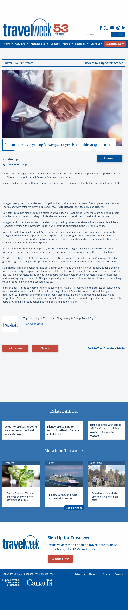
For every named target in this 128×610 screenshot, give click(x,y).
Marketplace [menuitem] (38, 43)
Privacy (119, 574)
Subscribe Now (60, 558)
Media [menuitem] (66, 43)
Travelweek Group (17, 164)
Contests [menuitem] (55, 43)
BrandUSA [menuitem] (96, 43)
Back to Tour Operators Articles (104, 63)
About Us (94, 574)
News (8, 63)
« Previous (15, 348)
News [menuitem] (7, 43)
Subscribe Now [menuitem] (115, 43)
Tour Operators (24, 63)
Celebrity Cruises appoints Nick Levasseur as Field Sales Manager (21, 430)
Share (108, 158)
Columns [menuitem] (20, 43)
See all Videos (74, 507)
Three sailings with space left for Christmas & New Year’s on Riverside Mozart (105, 430)
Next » (45, 348)
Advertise (80, 574)
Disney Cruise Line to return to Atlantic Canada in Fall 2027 (63, 430)
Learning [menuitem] (80, 43)
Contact (107, 574)
